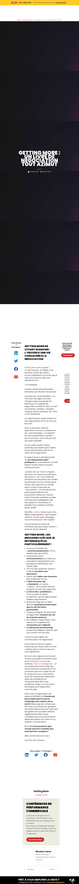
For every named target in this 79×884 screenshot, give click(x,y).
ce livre (36, 512)
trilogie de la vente (38, 661)
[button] (16, 353)
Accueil (19, 20)
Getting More (31, 367)
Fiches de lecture (27, 20)
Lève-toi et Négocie (43, 663)
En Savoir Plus (35, 839)
